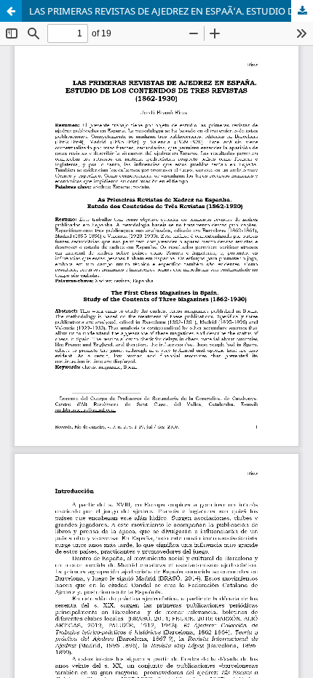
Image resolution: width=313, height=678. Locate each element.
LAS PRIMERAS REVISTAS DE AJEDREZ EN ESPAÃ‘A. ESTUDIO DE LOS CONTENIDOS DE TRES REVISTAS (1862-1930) (171, 10)
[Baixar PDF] (302, 11)
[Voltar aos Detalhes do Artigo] (11, 11)
